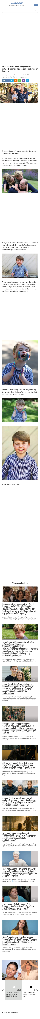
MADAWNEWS (17, 3)
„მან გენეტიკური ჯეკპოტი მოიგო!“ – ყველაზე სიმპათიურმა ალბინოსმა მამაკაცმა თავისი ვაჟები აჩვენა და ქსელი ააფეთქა (19, 872)
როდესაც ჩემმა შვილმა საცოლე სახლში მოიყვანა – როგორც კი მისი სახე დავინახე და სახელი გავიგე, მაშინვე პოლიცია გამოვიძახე (18, 688)
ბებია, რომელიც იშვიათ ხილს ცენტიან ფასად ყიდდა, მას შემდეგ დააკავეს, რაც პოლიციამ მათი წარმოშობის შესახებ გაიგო (19, 801)
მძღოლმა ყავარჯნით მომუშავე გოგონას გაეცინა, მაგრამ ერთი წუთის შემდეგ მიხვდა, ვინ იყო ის (18, 765)
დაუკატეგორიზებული (9, 77)
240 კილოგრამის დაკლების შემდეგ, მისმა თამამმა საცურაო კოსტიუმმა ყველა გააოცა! (18, 906)
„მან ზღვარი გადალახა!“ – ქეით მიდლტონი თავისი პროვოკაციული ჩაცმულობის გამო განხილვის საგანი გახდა (19, 941)
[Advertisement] (20, 39)
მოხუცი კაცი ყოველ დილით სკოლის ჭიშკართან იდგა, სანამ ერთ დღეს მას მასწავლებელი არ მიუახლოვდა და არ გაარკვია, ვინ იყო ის (19, 728)
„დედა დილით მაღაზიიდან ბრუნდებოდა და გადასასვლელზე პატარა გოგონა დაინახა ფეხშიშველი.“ (19, 837)
